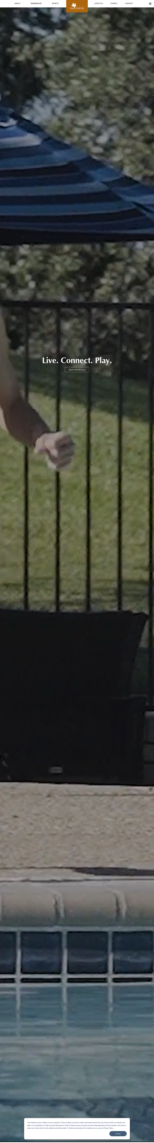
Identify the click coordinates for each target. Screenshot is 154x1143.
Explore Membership (77, 369)
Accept (118, 1134)
